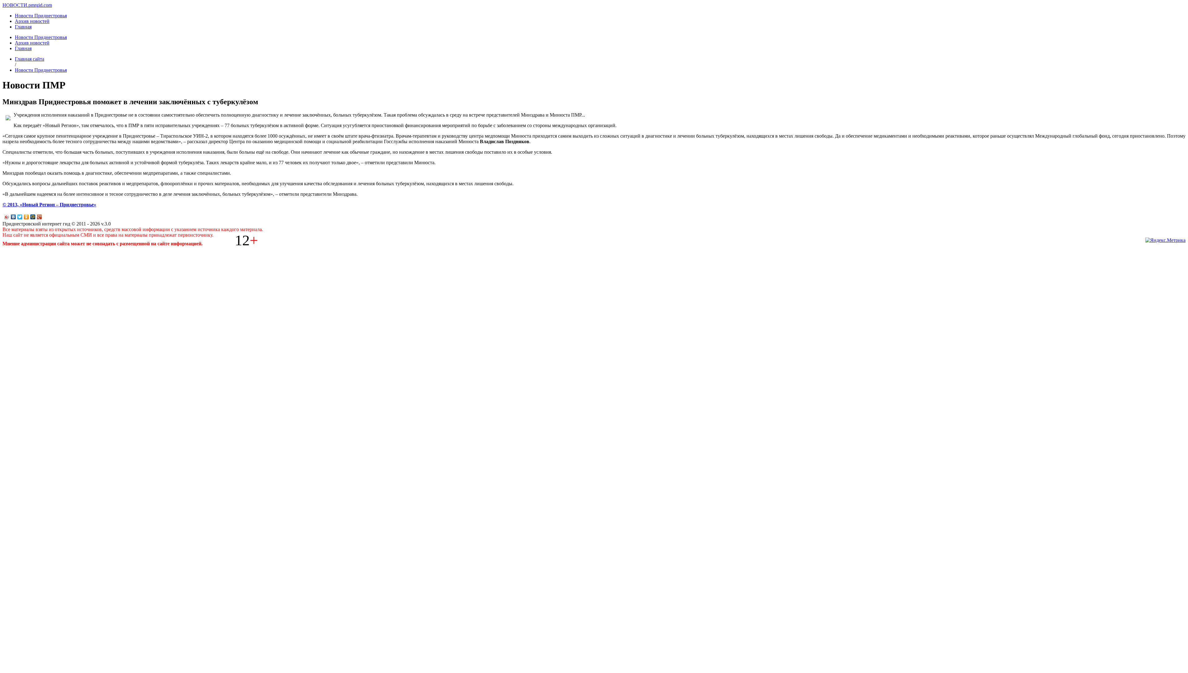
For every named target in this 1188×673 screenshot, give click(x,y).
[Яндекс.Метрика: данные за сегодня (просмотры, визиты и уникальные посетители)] (1165, 240)
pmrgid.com (40, 5)
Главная (23, 26)
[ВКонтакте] (13, 217)
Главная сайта (29, 59)
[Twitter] (20, 217)
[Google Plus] (39, 217)
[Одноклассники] (26, 217)
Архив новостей (32, 21)
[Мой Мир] (33, 217)
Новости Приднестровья (41, 15)
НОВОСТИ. (15, 5)
